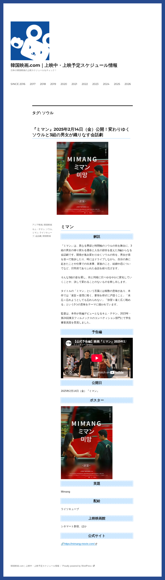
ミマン (35, 232)
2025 (117, 84)
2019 (53, 84)
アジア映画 (37, 224)
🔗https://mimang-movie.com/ (78, 543)
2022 (85, 84)
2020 (64, 84)
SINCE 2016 (18, 84)
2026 (128, 84)
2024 (106, 84)
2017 (32, 84)
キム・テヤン (38, 229)
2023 (95, 84)
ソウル (49, 229)
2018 (43, 84)
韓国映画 (48, 224)
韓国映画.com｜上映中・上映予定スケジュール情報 (64, 65)
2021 (74, 84)
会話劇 (38, 236)
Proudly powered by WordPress (77, 566)
